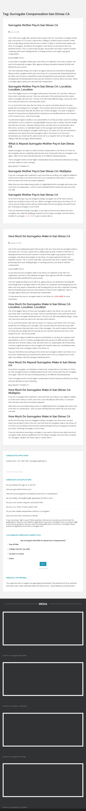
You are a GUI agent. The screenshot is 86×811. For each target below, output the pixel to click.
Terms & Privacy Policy (14, 471)
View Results (43, 568)
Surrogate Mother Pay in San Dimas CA (33, 25)
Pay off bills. (14, 544)
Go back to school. (16, 554)
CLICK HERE (30, 216)
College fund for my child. (19, 549)
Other (11, 558)
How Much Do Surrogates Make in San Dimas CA (39, 236)
